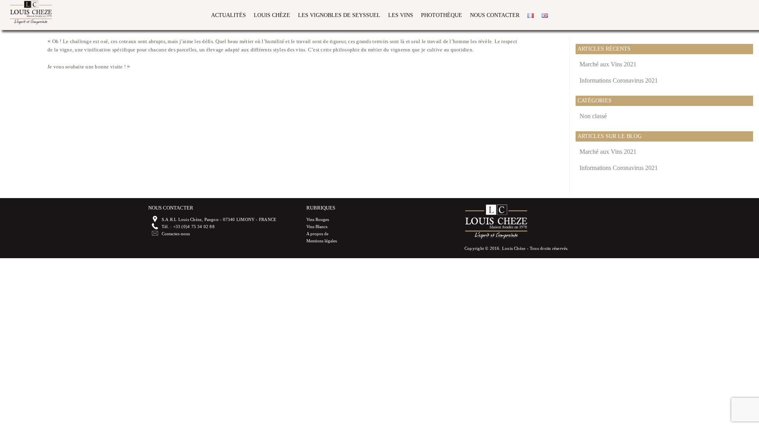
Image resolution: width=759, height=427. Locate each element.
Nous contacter (494, 15)
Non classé (593, 116)
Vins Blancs (316, 226)
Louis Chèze (272, 15)
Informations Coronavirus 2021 (619, 80)
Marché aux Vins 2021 (608, 64)
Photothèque (441, 15)
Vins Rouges (317, 219)
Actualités (228, 15)
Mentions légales (321, 240)
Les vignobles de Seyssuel (339, 15)
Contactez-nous (176, 233)
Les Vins (400, 15)
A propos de (317, 233)
